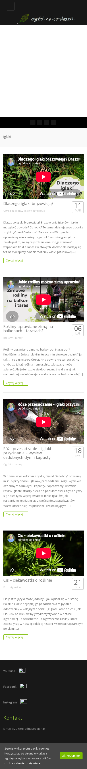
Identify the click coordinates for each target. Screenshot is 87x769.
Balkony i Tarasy (13, 337)
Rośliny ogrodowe (34, 210)
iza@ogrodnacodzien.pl (29, 729)
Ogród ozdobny (12, 210)
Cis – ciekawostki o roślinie (27, 580)
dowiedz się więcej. (29, 763)
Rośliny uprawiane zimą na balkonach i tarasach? (28, 328)
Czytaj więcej (15, 260)
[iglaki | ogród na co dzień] (46, 12)
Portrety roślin (12, 587)
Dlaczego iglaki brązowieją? (28, 203)
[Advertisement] (43, 71)
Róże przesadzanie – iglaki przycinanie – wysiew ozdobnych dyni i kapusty (27, 453)
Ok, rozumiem (71, 756)
